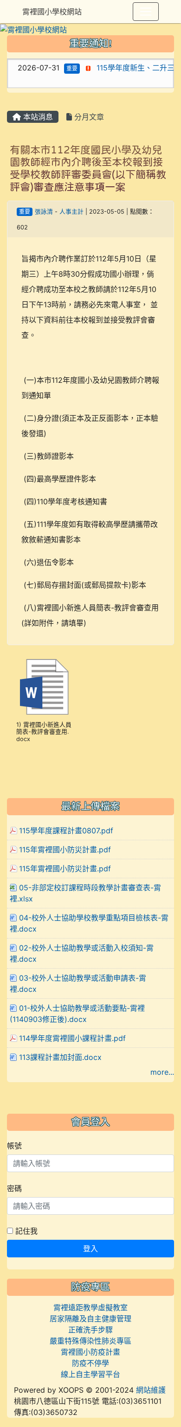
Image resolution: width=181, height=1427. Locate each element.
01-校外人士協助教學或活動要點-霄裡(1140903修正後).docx (77, 1013)
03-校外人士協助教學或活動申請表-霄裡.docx (78, 983)
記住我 (25, 1231)
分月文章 (88, 116)
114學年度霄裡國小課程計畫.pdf (72, 1038)
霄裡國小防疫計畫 (90, 1352)
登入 (90, 1248)
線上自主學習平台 (90, 1374)
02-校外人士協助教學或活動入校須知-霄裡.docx (82, 953)
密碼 (14, 1188)
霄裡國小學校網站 (52, 11)
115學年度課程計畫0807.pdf (66, 830)
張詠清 (44, 211)
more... (162, 1072)
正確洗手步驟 (90, 1329)
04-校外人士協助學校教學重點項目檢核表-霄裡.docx (89, 923)
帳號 (14, 1145)
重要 (65, 68)
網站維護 (151, 1390)
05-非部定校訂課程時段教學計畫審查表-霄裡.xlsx (85, 893)
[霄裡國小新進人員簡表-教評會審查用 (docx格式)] (44, 687)
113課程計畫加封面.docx (60, 1057)
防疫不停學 (90, 1363)
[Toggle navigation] (146, 11)
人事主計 (71, 211)
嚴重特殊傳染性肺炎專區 (90, 1340)
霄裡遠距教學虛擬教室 (90, 1307)
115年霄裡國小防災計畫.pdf (65, 849)
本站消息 (37, 116)
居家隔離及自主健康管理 (90, 1318)
